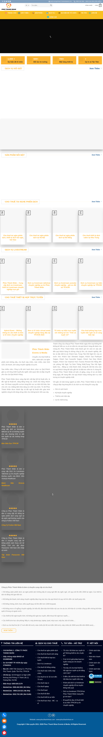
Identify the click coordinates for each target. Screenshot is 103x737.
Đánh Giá (53, 17)
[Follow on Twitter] (6, 1)
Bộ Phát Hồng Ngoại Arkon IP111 (84, 193)
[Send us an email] (8, 1)
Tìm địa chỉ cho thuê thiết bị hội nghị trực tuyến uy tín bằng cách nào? (74, 670)
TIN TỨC (84, 13)
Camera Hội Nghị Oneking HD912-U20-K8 (32, 193)
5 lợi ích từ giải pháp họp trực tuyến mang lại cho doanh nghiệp (73, 661)
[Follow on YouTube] (10, 1)
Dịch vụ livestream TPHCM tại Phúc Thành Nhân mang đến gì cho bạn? (74, 693)
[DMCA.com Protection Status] (95, 682)
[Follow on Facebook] (2, 1)
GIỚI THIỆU (25, 13)
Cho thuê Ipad (42, 690)
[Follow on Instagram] (4, 1)
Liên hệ (94, 13)
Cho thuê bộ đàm (43, 694)
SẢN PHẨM (38, 13)
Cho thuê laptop (43, 686)
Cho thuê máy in (43, 683)
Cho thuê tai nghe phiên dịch (47, 650)
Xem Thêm (95, 68)
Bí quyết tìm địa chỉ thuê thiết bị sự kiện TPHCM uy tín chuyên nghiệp (73, 702)
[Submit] (51, 5)
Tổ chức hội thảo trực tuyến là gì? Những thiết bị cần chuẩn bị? (73, 653)
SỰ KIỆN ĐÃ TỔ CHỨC (69, 13)
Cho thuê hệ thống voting (46, 667)
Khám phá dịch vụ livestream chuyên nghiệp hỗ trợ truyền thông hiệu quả (73, 685)
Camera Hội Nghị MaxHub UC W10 (58, 193)
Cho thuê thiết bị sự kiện (46, 697)
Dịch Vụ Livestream (44, 663)
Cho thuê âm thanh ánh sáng (47, 654)
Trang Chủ (12, 13)
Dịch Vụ (52, 13)
